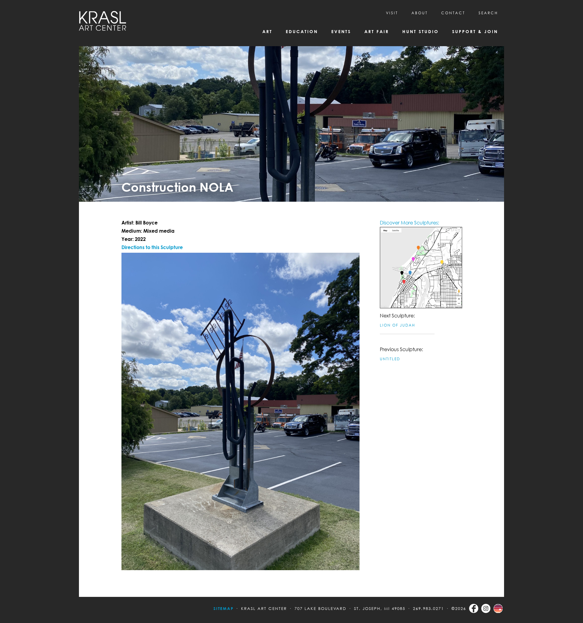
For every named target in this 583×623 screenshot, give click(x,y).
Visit (392, 13)
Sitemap (223, 608)
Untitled (390, 359)
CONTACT (453, 13)
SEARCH (488, 13)
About (419, 13)
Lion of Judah (397, 325)
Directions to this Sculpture (152, 247)
